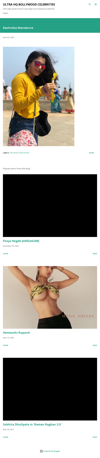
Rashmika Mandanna (19, 153)
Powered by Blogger (51, 451)
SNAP (95, 253)
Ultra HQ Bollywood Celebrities (29, 4)
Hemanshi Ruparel (16, 333)
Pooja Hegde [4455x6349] (21, 241)
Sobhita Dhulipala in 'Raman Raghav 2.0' (32, 424)
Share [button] (91, 153)
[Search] (89, 4)
